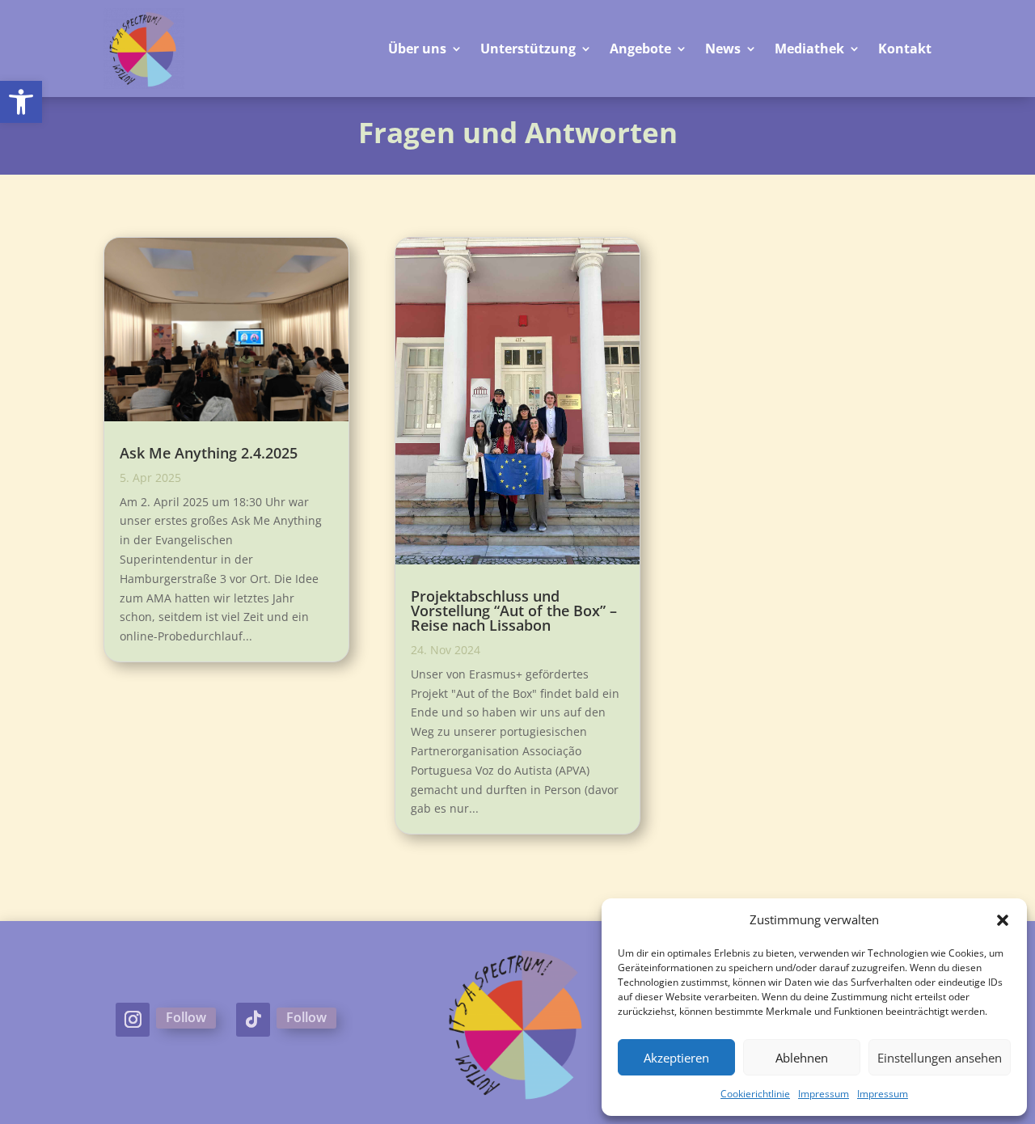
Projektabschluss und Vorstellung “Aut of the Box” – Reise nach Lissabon (514, 610)
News (723, 48)
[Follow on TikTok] (253, 1020)
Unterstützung (528, 48)
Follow (186, 1017)
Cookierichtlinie (755, 1094)
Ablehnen (801, 1058)
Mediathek (809, 48)
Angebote (640, 48)
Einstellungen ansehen (939, 1058)
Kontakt (905, 48)
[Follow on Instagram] (133, 1020)
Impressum (823, 1094)
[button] (21, 102)
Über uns (417, 48)
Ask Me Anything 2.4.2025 (209, 453)
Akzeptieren (676, 1058)
